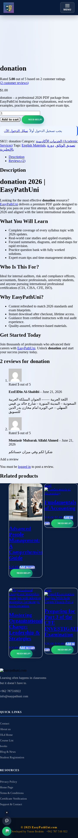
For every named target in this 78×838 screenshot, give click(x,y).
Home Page (6, 787)
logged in (24, 466)
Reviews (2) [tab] (17, 161)
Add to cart (10, 119)
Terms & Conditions (12, 793)
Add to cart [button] (27, 567)
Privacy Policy (8, 781)
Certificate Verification (13, 798)
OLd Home (6, 734)
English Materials (34, 145)
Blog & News (8, 751)
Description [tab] (16, 157)
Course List (6, 740)
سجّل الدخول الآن (16, 131)
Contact (4, 723)
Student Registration (12, 757)
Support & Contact (11, 804)
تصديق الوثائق (65, 145)
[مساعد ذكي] (6, 820)
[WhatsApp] (6, 831)
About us (5, 729)
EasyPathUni (9, 204)
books (3, 746)
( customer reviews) (14, 83)
